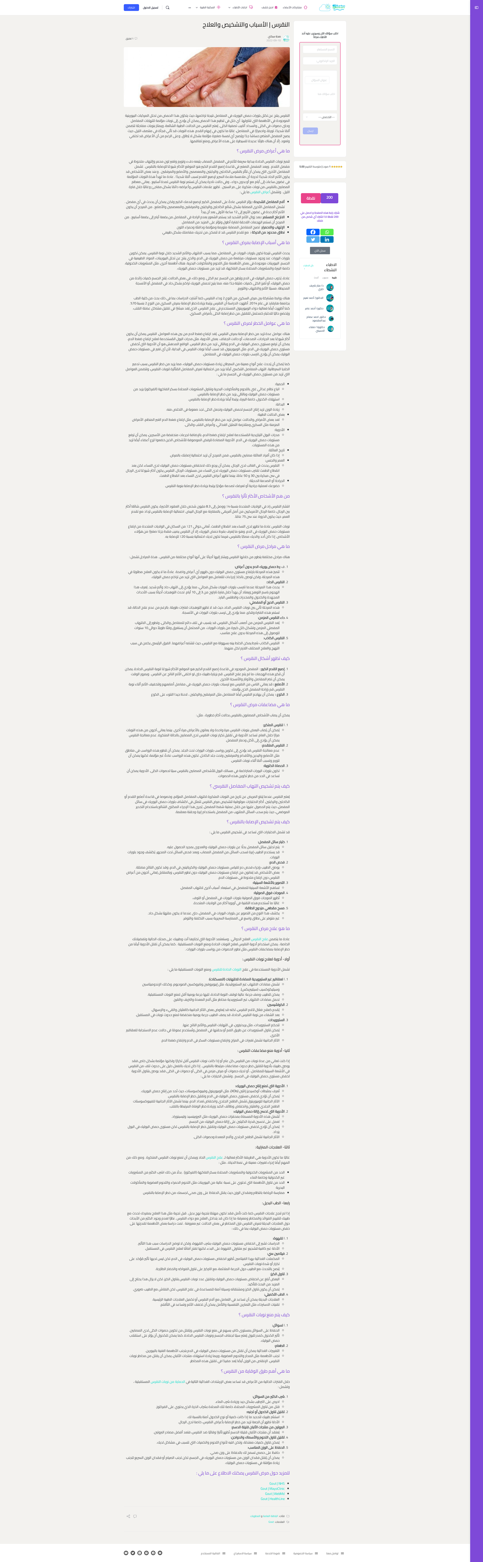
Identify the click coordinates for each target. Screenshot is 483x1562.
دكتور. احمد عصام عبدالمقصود (316, 318)
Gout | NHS (277, 1483)
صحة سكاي (274, 36)
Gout (271, 1521)
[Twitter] (313, 239)
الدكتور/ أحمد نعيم (313, 297)
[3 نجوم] (337, 167)
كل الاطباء (308, 265)
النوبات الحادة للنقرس (227, 969)
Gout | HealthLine (273, 1499)
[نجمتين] (339, 167)
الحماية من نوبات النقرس (168, 1381)
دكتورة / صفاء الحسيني (317, 329)
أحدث (316, 278)
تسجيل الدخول (150, 7)
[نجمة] (341, 167)
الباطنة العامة (270, 1516)
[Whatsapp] (327, 232)
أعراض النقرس (260, 192)
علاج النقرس (260, 939)
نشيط (334, 278)
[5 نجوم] (332, 167)
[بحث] (167, 7)
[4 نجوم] (334, 167)
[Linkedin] (327, 239)
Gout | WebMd (275, 1494)
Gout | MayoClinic (273, 1488)
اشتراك (131, 7)
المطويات (255, 1516)
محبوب (325, 278)
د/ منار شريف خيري (316, 287)
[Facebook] (313, 232)
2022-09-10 (273, 40)
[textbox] (320, 99)
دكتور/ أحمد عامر (314, 308)
